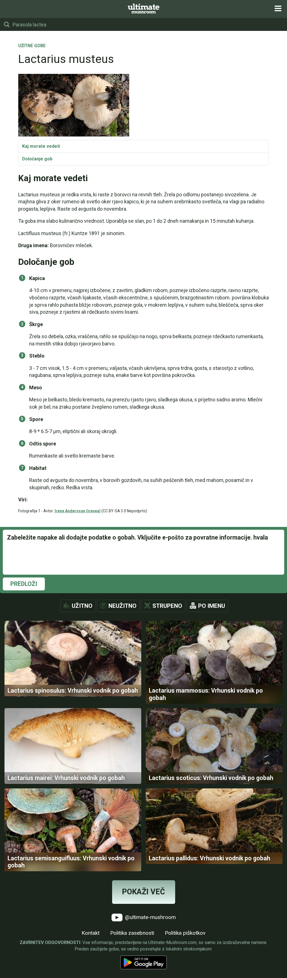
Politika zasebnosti (132, 933)
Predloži (23, 583)
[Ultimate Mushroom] (143, 8)
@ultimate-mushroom (150, 917)
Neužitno (122, 605)
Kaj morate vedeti (41, 146)
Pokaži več (143, 891)
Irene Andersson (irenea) (78, 511)
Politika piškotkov (185, 933)
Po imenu (211, 605)
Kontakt (90, 933)
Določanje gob (37, 159)
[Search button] (7, 24)
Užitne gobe (32, 46)
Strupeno (167, 605)
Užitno (82, 605)
